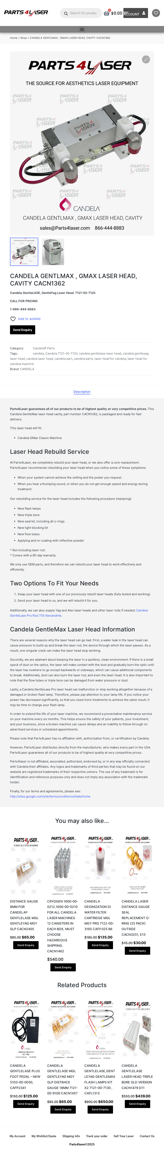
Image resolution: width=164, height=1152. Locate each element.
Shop (23, 37)
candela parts (83, 359)
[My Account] (143, 13)
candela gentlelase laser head (100, 353)
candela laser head (39, 359)
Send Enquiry (22, 330)
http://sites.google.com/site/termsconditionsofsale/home (50, 796)
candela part (63, 359)
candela (38, 353)
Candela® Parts (44, 348)
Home (13, 37)
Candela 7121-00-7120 (61, 353)
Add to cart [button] (26, 895)
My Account (131, 13)
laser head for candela (110, 359)
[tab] (82, 391)
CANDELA (27, 369)
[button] (82, 29)
